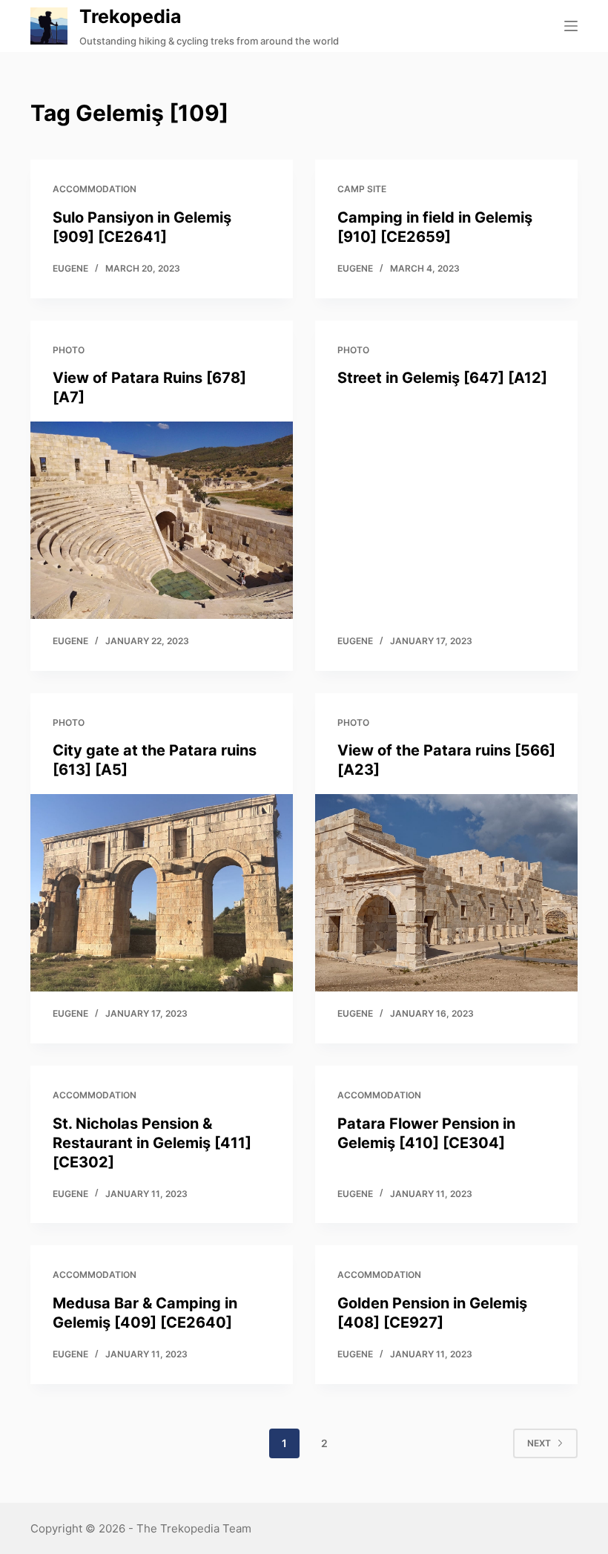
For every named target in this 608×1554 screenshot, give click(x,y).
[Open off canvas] (571, 26)
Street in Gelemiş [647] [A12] (442, 378)
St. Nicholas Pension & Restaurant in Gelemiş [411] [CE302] (152, 1143)
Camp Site (361, 188)
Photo (69, 349)
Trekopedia (130, 16)
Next (539, 1443)
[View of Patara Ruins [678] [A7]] (161, 520)
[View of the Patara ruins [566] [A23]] (446, 892)
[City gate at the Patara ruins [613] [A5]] (161, 892)
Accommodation (94, 188)
